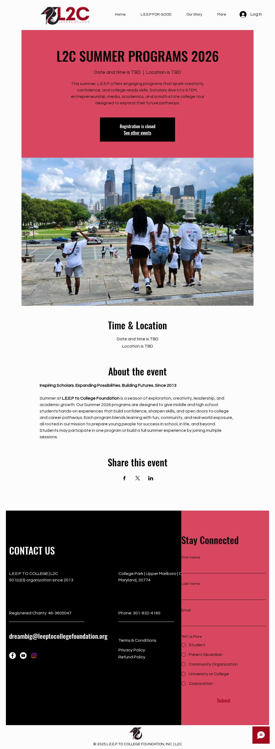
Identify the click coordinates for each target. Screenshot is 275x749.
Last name (190, 584)
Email (186, 610)
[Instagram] (34, 655)
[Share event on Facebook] (124, 478)
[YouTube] (23, 655)
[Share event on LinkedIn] (150, 478)
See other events (137, 133)
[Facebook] (12, 655)
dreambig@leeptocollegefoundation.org (58, 636)
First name (190, 557)
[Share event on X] (137, 478)
